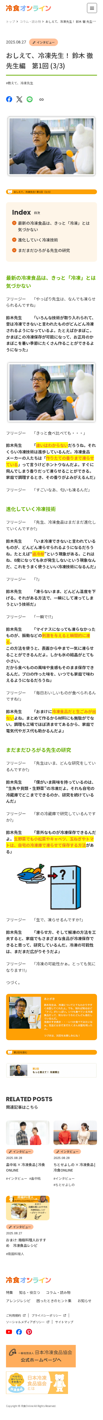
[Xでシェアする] (19, 99)
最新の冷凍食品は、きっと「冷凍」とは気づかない (54, 226)
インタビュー (46, 42)
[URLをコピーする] (41, 99)
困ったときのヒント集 (54, 1300)
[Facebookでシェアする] (9, 99)
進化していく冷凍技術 (38, 240)
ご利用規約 (13, 1315)
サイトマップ (64, 1322)
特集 (9, 1292)
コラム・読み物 (58, 1292)
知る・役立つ (29, 1292)
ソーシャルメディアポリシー (25, 1322)
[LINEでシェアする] (29, 99)
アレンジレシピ (18, 1300)
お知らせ (85, 1300)
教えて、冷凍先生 (20, 83)
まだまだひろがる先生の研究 (44, 250)
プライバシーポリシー (47, 1315)
